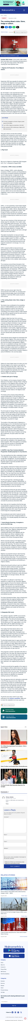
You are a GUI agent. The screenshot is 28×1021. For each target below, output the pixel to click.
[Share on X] (2, 27)
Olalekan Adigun (24, 895)
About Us (3, 964)
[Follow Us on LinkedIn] (15, 1012)
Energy (5, 15)
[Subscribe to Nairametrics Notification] (25, 1018)
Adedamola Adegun (4, 32)
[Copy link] (17, 27)
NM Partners (3, 971)
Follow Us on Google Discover (21, 32)
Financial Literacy (4, 990)
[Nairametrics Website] (8, 10)
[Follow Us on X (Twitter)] (21, 1012)
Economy (3, 983)
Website (6, 848)
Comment (6, 817)
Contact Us (3, 967)
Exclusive (3, 981)
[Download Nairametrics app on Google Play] (14, 950)
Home (2, 15)
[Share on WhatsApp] (14, 27)
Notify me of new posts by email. (12, 863)
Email (5, 841)
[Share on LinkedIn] (10, 27)
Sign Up (14, 1005)
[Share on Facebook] (6, 27)
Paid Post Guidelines (5, 973)
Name (5, 834)
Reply (7, 804)
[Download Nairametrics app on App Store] (14, 956)
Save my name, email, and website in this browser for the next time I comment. (15, 857)
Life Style (3, 992)
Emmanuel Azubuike (23, 936)
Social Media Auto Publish (9, 1020)
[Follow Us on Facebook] (12, 1012)
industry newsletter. (14, 698)
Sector (2, 987)
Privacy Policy (3, 969)
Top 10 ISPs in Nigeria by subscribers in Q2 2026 (13, 125)
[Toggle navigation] (24, 10)
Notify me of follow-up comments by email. (14, 862)
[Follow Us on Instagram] (18, 1012)
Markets (2, 985)
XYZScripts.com (20, 1020)
